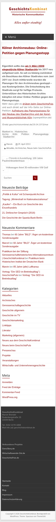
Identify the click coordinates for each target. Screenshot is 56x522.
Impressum (7, 495)
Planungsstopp (41, 134)
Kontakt (5, 485)
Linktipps (6, 325)
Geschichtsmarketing (13, 320)
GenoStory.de (8, 448)
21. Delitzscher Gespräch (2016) (18, 213)
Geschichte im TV (11, 315)
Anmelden (7, 382)
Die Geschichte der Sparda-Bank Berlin (22, 218)
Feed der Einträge (11, 387)
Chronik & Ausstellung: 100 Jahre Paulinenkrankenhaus (22, 159)
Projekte (6, 355)
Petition (25, 134)
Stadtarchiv (9, 137)
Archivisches (20, 148)
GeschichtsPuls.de (10, 458)
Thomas (6, 234)
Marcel (5, 243)
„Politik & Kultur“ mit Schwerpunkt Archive (23, 194)
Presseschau (9, 350)
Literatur (6, 330)
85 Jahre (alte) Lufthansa (26, 267)
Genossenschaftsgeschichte (16, 305)
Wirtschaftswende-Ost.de (13, 453)
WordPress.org (9, 397)
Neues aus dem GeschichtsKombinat (21, 340)
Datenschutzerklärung (12, 499)
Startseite (6, 481)
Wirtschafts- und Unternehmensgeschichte (23, 365)
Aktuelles (10, 148)
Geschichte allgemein (13, 310)
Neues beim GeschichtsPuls (39, 148)
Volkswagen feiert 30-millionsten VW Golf (25, 168)
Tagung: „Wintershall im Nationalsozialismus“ (25, 199)
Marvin (9, 144)
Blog (4, 490)
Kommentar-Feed (11, 392)
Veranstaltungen (10, 360)
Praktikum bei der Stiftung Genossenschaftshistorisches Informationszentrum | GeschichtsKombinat (27, 254)
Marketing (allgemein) (13, 335)
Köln (15, 134)
